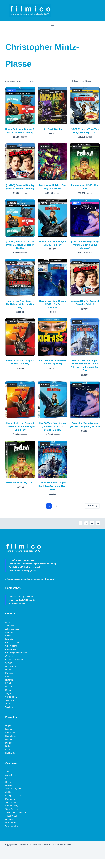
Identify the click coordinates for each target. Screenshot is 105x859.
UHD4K (8, 726)
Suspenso (9, 700)
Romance (9, 690)
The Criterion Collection (16, 812)
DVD (7, 746)
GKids (8, 792)
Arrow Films (10, 775)
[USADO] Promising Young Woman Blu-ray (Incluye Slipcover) (85, 244)
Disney (8, 785)
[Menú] (52, 25)
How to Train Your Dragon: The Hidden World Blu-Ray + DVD (52, 486)
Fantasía (9, 676)
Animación (10, 626)
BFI (6, 778)
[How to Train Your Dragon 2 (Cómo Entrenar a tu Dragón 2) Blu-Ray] (20, 399)
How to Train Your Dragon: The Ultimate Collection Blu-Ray (20, 304)
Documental (10, 666)
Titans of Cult (11, 816)
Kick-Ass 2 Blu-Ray (52, 129)
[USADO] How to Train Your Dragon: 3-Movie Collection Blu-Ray (20, 244)
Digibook (9, 743)
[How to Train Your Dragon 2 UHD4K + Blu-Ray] (20, 337)
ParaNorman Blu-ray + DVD (20, 483)
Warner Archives (12, 826)
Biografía (9, 639)
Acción (8, 622)
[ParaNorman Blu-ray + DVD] (20, 459)
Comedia (9, 656)
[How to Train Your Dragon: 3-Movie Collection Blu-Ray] (20, 105)
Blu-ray (8, 729)
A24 (7, 772)
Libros (8, 750)
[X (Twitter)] (86, 523)
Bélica (8, 636)
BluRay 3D (10, 753)
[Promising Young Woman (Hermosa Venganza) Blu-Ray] (85, 399)
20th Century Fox (13, 789)
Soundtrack (10, 736)
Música (8, 687)
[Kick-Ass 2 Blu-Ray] (52, 105)
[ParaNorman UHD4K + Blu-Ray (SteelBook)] (52, 161)
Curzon (8, 782)
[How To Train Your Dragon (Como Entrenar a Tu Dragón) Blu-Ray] (52, 399)
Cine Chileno (11, 646)
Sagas (8, 693)
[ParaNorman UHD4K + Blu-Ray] (85, 161)
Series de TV (11, 697)
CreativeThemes (37, 845)
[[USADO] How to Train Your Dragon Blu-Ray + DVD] (85, 105)
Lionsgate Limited (13, 795)
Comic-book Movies (14, 659)
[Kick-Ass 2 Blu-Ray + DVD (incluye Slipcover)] (52, 337)
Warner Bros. (11, 823)
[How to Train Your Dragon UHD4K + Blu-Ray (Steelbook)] (52, 277)
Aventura (9, 632)
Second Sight (11, 802)
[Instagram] (92, 523)
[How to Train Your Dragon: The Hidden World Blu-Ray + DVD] (52, 459)
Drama (8, 670)
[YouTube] (98, 523)
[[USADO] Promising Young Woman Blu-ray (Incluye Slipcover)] (85, 218)
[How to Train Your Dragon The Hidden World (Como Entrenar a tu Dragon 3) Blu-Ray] (85, 337)
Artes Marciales (12, 629)
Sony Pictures (11, 809)
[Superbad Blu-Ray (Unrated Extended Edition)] (85, 277)
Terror (7, 704)
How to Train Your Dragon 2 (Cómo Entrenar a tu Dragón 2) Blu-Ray (20, 426)
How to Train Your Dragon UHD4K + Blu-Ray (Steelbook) (52, 304)
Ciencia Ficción (12, 642)
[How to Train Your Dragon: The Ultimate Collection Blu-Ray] (20, 277)
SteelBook (10, 733)
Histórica (9, 680)
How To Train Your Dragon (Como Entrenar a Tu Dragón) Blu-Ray (52, 426)
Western (9, 707)
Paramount (10, 799)
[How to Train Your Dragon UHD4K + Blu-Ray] (52, 218)
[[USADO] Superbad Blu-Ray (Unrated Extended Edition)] (20, 161)
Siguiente (91, 506)
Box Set (8, 739)
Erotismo (9, 673)
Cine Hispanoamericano (16, 653)
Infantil (8, 683)
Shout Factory (11, 806)
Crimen (8, 663)
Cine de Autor (11, 649)
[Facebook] (80, 523)
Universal (9, 819)
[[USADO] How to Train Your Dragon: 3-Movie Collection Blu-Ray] (20, 218)
